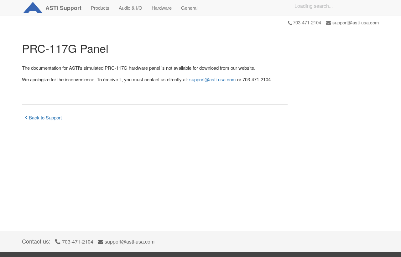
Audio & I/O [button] (130, 7)
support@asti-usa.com (355, 22)
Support (63, 8)
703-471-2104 (307, 22)
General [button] (189, 7)
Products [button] (100, 7)
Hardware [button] (162, 7)
